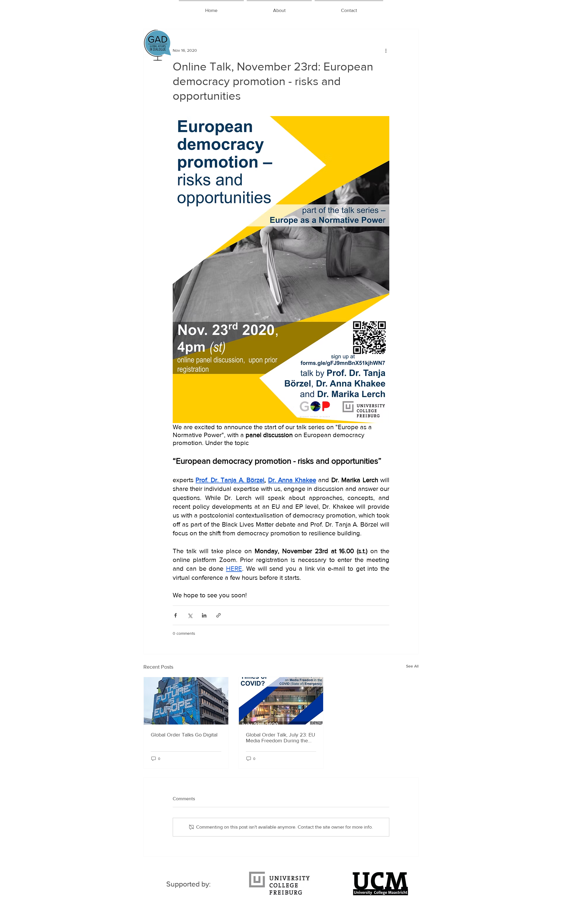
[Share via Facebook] (175, 615)
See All (412, 666)
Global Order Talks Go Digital (184, 735)
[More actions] (385, 50)
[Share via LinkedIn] (204, 615)
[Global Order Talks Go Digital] (186, 701)
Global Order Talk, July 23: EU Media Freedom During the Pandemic (280, 738)
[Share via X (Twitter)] (190, 615)
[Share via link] (218, 615)
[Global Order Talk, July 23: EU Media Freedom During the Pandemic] (281, 701)
